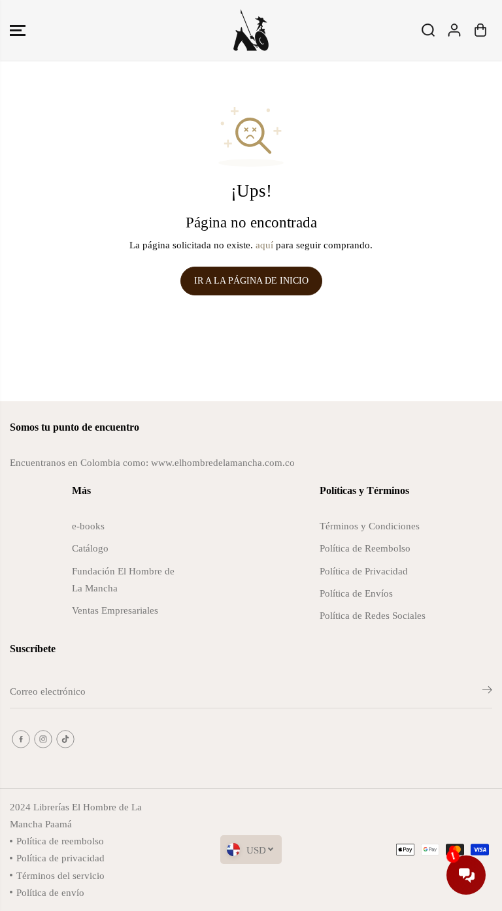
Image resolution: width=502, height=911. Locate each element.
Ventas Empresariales (115, 610)
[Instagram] (43, 739)
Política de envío (50, 892)
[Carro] (480, 30)
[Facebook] (21, 739)
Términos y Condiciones (370, 525)
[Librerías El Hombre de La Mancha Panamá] (251, 30)
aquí (264, 244)
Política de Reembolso (365, 548)
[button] (17, 30)
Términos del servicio (60, 875)
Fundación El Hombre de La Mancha (123, 579)
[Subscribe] (487, 692)
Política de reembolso (60, 840)
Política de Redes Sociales (373, 615)
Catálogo (90, 548)
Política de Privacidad (364, 570)
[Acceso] (454, 30)
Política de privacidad (60, 857)
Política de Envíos (356, 593)
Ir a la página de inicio (251, 281)
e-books (88, 525)
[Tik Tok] (65, 739)
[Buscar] (428, 30)
